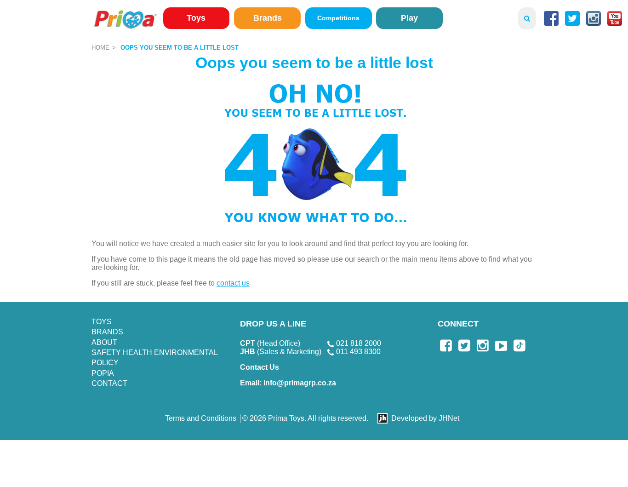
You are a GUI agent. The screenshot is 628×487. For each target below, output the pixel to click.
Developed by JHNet (425, 418)
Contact (109, 383)
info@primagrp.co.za (288, 383)
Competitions (338, 18)
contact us (233, 283)
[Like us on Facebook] (551, 18)
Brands (267, 18)
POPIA (102, 373)
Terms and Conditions (200, 418)
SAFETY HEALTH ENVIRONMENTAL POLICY (154, 358)
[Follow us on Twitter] (572, 18)
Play (409, 18)
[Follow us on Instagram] (593, 18)
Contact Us (259, 367)
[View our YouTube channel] (614, 18)
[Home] (125, 19)
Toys (196, 18)
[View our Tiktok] (519, 345)
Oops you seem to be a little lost (179, 47)
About (104, 342)
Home (100, 47)
